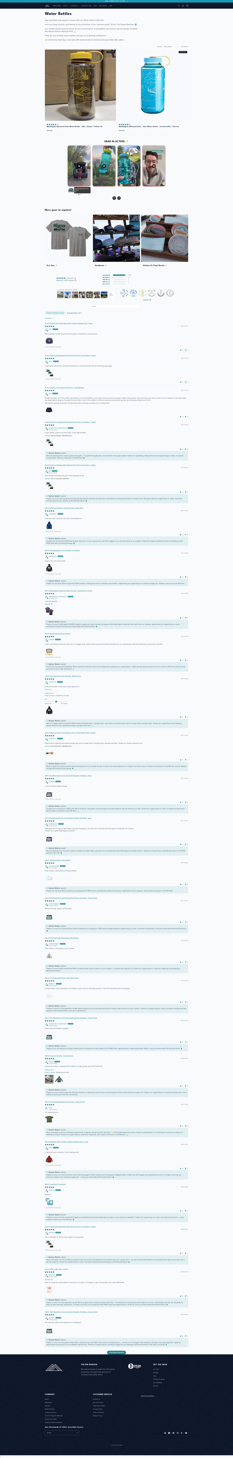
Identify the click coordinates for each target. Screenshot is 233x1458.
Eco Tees (51, 265)
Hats (154, 1376)
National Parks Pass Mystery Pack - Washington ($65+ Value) (72, 733)
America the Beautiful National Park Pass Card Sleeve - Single (72, 355)
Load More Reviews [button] (116, 1353)
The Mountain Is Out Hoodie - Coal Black (65, 550)
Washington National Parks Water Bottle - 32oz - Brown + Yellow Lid (74, 126)
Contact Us (96, 1399)
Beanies (155, 1372)
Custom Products (50, 1412)
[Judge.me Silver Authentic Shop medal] (151, 293)
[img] (66, 278)
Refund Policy (97, 1416)
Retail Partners (50, 1409)
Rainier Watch (118, 1445)
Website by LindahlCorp (147, 1396)
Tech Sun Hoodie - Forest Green (61, 1056)
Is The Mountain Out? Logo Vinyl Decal (64, 978)
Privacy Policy (97, 1409)
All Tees (155, 1386)
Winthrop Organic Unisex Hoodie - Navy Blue (66, 508)
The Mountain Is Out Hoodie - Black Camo (65, 676)
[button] (65, 6)
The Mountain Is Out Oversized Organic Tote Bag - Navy (70, 776)
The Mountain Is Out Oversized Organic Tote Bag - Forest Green (73, 898)
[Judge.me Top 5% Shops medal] (160, 293)
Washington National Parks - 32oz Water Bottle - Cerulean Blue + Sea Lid (149, 126)
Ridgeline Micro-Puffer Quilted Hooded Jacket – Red (69, 1142)
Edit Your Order (98, 1402)
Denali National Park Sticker (60, 634)
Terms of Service (98, 1412)
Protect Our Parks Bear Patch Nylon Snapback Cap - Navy (71, 323)
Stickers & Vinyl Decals (153, 265)
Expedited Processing (58, 1184)
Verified (146, 300)
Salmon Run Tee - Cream (59, 1269)
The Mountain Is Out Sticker (60, 860)
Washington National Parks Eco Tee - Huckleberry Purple (71, 591)
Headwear (99, 265)
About (47, 1399)
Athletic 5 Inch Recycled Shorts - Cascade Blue (67, 388)
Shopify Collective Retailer (53, 1422)
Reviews (47, 1406)
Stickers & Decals (159, 1379)
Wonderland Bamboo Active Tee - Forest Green (67, 1102)
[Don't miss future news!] (77, 1432)
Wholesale (48, 1402)
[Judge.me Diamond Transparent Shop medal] (124, 293)
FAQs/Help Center (99, 1406)
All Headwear (157, 1382)
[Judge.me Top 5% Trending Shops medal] (170, 293)
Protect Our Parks (51, 1419)
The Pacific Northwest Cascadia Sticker (64, 938)
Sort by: (159, 46)
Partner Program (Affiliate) (54, 1416)
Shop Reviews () (74, 313)
